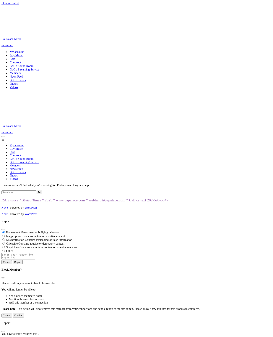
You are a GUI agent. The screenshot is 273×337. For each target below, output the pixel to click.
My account (17, 51)
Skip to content (10, 3)
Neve (4, 207)
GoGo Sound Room (21, 66)
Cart (12, 58)
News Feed (16, 76)
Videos (14, 87)
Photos (14, 83)
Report (17, 262)
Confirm (18, 315)
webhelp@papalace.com (107, 200)
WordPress (31, 207)
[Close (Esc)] (2, 229)
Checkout (15, 62)
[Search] (39, 192)
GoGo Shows (18, 80)
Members (15, 73)
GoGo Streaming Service (24, 69)
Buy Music (16, 55)
